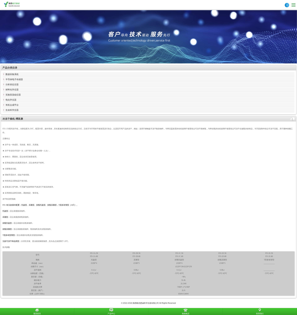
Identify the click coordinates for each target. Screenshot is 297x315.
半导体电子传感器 (14, 79)
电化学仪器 (11, 100)
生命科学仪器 (12, 110)
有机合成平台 (12, 105)
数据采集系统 (12, 74)
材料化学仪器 (12, 89)
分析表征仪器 (12, 84)
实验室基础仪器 (13, 94)
